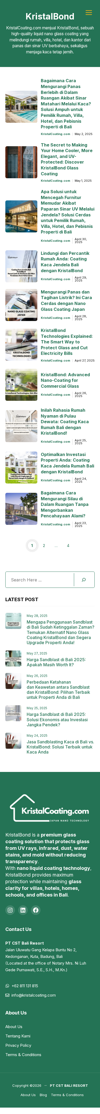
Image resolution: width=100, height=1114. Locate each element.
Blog (43, 1095)
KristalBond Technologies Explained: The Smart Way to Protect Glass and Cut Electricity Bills (67, 342)
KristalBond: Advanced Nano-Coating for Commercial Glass (65, 380)
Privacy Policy (18, 1045)
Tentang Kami (17, 1035)
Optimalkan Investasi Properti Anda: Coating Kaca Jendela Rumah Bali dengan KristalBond (67, 463)
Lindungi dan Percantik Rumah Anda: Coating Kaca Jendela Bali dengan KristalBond (65, 262)
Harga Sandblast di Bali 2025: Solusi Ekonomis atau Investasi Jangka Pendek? (57, 719)
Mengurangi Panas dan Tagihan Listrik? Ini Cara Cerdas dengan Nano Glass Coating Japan (66, 300)
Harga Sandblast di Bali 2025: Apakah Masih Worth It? (56, 662)
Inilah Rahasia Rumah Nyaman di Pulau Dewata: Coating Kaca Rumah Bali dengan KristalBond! (65, 421)
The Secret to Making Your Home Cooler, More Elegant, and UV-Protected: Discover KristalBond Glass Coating (67, 159)
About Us (13, 1026)
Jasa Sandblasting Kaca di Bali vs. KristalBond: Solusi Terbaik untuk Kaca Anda (60, 747)
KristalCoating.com (55, 134)
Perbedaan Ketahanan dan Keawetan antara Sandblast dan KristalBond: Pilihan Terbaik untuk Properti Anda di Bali (58, 689)
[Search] (83, 579)
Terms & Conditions (23, 1054)
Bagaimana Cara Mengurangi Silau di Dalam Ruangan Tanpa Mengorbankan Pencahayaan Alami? (65, 504)
